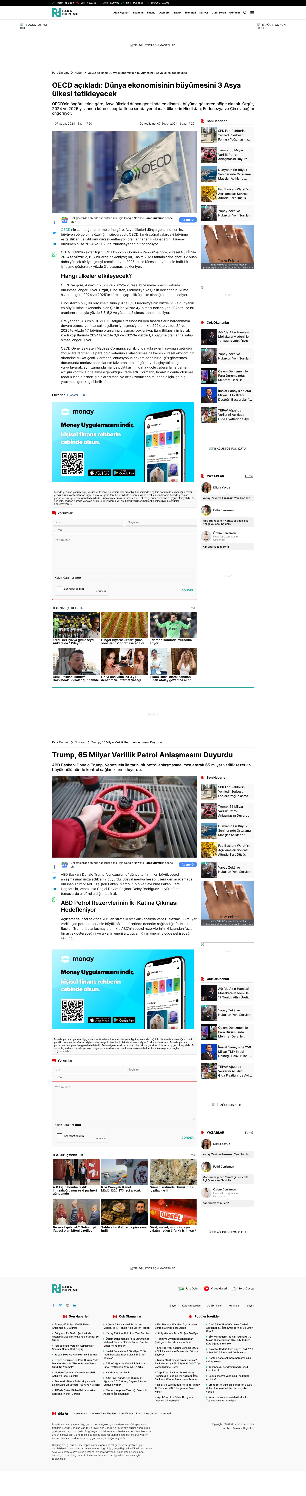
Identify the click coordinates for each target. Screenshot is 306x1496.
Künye (172, 1305)
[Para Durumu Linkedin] (74, 1305)
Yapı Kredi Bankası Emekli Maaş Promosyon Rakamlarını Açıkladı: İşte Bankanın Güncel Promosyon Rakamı (176, 1376)
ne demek (152, 1413)
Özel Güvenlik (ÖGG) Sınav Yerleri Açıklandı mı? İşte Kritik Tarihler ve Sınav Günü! (229, 1328)
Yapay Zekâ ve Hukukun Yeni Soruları (226, 498)
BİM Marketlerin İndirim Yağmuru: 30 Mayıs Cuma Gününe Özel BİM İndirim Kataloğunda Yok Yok (228, 1340)
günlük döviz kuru (131, 1413)
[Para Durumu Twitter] (60, 1305)
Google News (132, 218)
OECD (65, 229)
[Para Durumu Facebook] (53, 1305)
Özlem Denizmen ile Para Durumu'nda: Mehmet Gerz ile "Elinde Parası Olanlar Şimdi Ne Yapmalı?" (75, 1363)
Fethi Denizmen (223, 510)
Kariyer (203, 12)
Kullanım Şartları (191, 1305)
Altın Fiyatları (121, 12)
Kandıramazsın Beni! (216, 546)
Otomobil (164, 12)
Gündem (234, 12)
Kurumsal (234, 1305)
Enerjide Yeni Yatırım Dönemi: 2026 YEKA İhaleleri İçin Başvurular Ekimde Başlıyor (176, 1351)
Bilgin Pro (248, 1428)
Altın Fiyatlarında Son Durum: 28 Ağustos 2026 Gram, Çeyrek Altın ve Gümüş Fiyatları (124, 1381)
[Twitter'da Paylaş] (54, 233)
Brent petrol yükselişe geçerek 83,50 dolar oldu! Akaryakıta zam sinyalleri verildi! (229, 1388)
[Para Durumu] (65, 12)
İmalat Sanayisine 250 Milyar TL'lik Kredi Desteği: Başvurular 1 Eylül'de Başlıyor (124, 1354)
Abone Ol (188, 219)
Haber (79, 72)
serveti (167, 1413)
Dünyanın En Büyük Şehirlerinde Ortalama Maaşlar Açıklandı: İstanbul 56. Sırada (76, 1336)
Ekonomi (138, 12)
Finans (151, 12)
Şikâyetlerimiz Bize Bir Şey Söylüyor (178, 1333)
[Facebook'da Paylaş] (54, 222)
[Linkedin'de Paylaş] (54, 243)
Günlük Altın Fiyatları (104, 1413)
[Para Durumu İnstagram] (67, 1305)
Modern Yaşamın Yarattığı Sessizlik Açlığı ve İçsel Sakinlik (225, 522)
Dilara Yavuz (221, 487)
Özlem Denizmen (224, 533)
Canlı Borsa (219, 12)
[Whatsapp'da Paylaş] (54, 254)
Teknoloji (190, 12)
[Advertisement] (227, 576)
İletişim (250, 1305)
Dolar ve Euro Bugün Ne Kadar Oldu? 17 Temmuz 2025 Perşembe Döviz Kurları (177, 1388)
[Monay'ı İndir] (124, 443)
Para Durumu (60, 72)
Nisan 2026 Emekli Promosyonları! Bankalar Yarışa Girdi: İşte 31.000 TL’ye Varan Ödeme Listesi (177, 1363)
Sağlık (177, 12)
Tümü (249, 476)
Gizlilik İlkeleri (214, 1305)
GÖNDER (188, 590)
